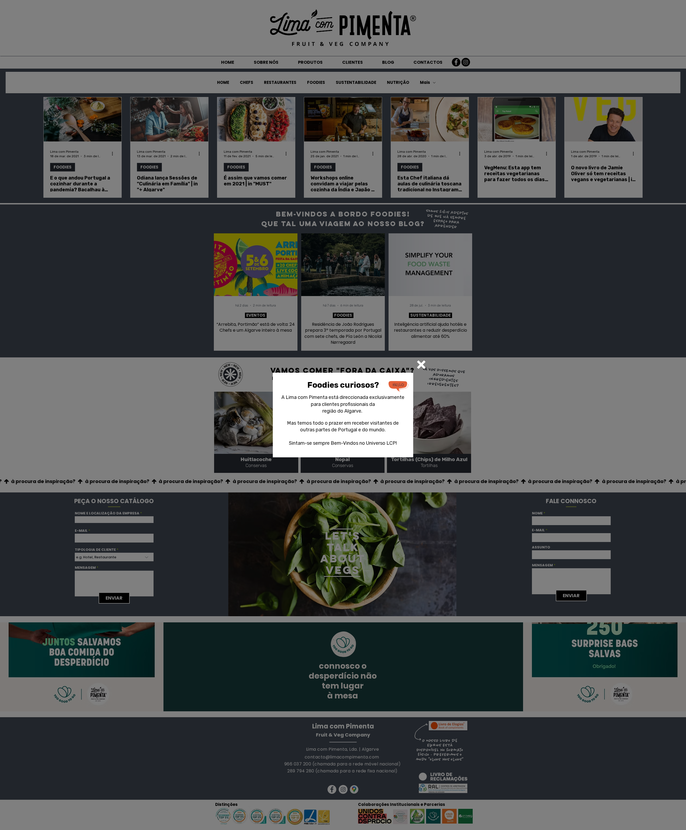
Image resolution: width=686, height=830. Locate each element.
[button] (421, 364)
